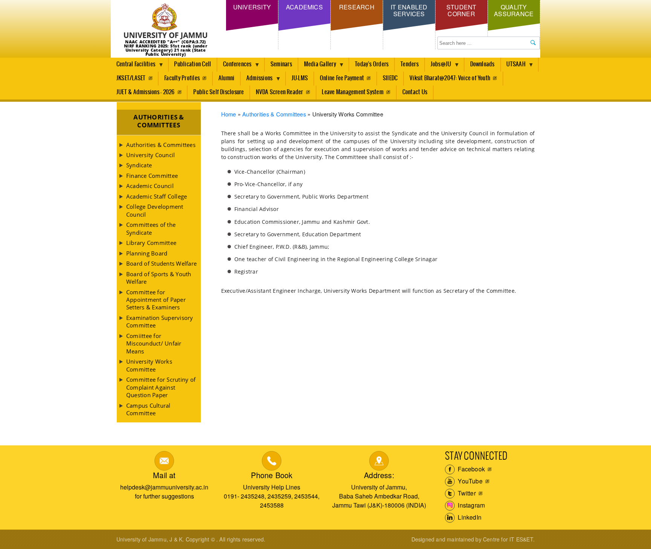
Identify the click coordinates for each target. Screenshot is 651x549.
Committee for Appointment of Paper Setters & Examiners (156, 299)
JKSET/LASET (131, 78)
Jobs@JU (438, 66)
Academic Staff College (156, 196)
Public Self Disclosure (218, 92)
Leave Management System (353, 92)
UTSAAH (513, 66)
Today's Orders (371, 64)
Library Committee (151, 242)
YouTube (469, 481)
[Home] (165, 21)
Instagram (470, 505)
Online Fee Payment (342, 78)
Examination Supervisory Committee (159, 321)
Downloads (482, 64)
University (252, 7)
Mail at (164, 474)
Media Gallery (317, 66)
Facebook (470, 469)
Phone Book (271, 474)
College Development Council (154, 210)
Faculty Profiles (182, 78)
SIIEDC (390, 78)
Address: (379, 474)
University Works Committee (149, 365)
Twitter (466, 493)
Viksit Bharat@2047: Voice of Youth (450, 78)
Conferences (234, 66)
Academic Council (150, 186)
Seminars (281, 64)
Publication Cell (192, 64)
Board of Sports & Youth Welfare (158, 277)
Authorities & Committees (274, 114)
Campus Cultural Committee (148, 409)
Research (356, 7)
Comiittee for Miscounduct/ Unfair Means (154, 343)
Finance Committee (152, 175)
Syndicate (139, 165)
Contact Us (414, 92)
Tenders (409, 64)
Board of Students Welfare (161, 263)
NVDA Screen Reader (279, 92)
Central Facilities (133, 66)
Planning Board (146, 253)
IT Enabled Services (409, 10)
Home (228, 114)
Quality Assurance (513, 10)
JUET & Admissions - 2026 (145, 92)
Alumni (226, 78)
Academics (304, 7)
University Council (150, 155)
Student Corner (461, 10)
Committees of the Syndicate (151, 228)
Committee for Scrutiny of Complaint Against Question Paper (161, 387)
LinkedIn (468, 517)
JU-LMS (300, 78)
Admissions (256, 80)
